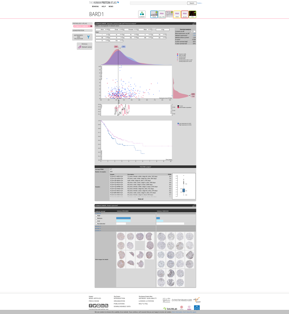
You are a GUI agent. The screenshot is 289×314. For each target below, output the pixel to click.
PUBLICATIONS (119, 304)
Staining (98, 213)
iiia (133, 37)
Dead (119, 29)
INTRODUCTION (119, 298)
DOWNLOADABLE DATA (122, 306)
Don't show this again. (190, 312)
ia (119, 34)
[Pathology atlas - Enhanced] (169, 11)
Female (133, 29)
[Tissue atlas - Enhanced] (154, 11)
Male (148, 29)
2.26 (194, 33)
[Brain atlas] (177, 11)
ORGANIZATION (119, 301)
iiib (148, 37)
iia (162, 34)
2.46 (194, 35)
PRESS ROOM (94, 301)
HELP (104, 6)
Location (97, 230)
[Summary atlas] (144, 11)
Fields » (199, 3)
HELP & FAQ (143, 304)
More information (177, 312)
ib (133, 34)
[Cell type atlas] (162, 11)
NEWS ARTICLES (95, 298)
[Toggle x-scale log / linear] (162, 29)
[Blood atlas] (185, 11)
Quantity (97, 228)
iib (105, 37)
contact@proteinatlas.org (98, 309)
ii (148, 34)
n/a (119, 40)
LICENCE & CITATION (146, 301)
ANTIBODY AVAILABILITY (148, 298)
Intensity (97, 226)
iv (105, 40)
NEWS (111, 6)
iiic (162, 37)
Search (192, 3)
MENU (96, 6)
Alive (105, 29)
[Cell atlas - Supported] (192, 11)
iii (119, 37)
